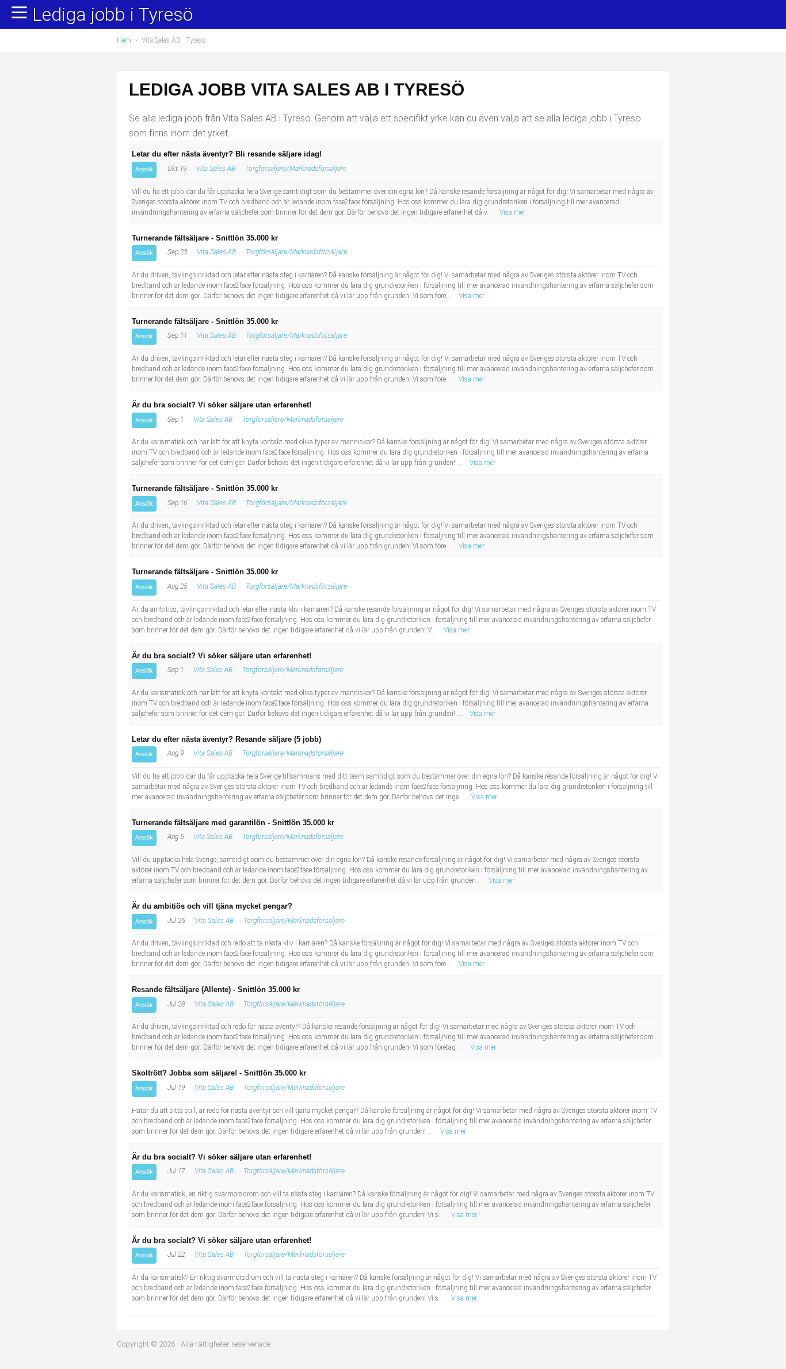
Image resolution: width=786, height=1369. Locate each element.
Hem (124, 40)
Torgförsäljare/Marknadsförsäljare (295, 169)
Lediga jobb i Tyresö (112, 14)
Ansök (144, 169)
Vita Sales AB (215, 169)
